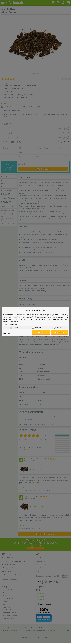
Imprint (14, 325)
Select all (59, 332)
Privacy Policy (7, 325)
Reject (41, 332)
